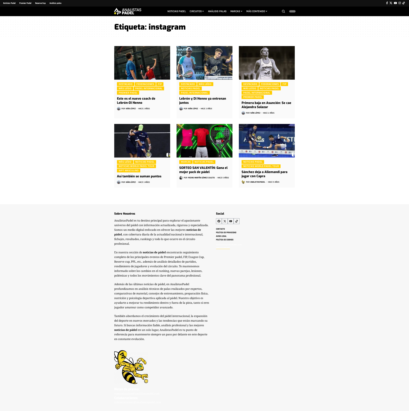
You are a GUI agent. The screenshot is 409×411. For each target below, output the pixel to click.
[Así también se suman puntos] (142, 141)
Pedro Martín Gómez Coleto (201, 177)
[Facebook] (387, 3)
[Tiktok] (404, 3)
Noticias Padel (190, 88)
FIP (160, 84)
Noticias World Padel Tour (136, 166)
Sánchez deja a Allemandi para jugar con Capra (264, 174)
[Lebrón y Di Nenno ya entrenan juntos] (204, 63)
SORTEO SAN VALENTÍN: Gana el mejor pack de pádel (203, 170)
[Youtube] (231, 221)
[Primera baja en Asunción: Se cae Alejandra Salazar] (267, 63)
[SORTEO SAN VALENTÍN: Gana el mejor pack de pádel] (204, 141)
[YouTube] (395, 3)
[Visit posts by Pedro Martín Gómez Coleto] (181, 178)
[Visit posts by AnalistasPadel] (243, 182)
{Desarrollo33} (223, 247)
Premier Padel (128, 92)
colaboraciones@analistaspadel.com (137, 402)
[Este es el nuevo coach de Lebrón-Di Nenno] (142, 63)
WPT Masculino (129, 170)
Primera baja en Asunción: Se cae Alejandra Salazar (266, 105)
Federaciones (145, 84)
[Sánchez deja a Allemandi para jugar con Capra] (267, 141)
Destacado (126, 84)
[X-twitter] (225, 221)
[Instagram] (400, 3)
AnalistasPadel (257, 181)
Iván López (131, 108)
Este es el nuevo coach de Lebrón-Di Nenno (136, 100)
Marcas (186, 162)
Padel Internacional (148, 88)
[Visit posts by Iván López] (118, 108)
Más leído (125, 88)
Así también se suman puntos (139, 176)
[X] (391, 3)
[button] (283, 11)
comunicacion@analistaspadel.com (137, 393)
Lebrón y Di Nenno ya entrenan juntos (202, 100)
